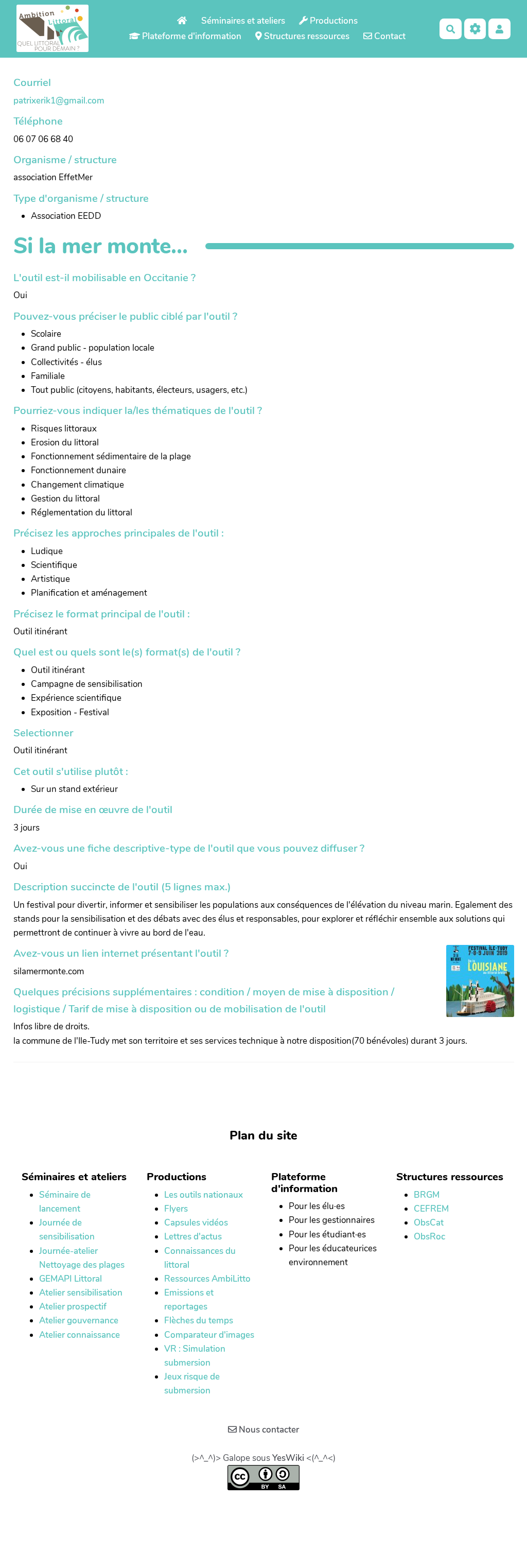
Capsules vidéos (196, 1223)
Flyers (176, 1209)
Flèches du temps (198, 1320)
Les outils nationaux (203, 1195)
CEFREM (431, 1209)
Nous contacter (268, 1430)
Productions (333, 21)
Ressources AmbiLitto (207, 1279)
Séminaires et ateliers (243, 21)
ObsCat (429, 1223)
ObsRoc (429, 1237)
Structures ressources (305, 36)
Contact (389, 36)
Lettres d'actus (193, 1237)
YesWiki (288, 1458)
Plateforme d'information (190, 36)
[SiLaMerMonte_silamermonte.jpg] (475, 986)
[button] (499, 29)
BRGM (427, 1195)
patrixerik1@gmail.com (58, 101)
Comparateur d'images (209, 1335)
